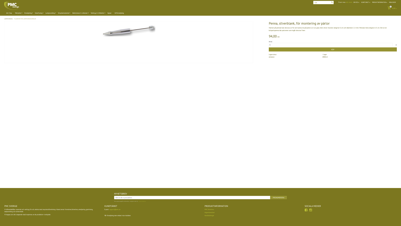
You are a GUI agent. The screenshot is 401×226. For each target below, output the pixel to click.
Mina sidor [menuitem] (392, 2)
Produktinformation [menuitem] (379, 2)
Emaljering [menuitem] (28, 13)
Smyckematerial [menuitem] (63, 13)
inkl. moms (349, 2)
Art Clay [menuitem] (9, 13)
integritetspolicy (142, 201)
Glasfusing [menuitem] (38, 13)
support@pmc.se (114, 209)
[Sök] (332, 2)
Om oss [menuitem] (355, 2)
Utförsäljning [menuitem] (119, 13)
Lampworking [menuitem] (50, 13)
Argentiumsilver (210, 212)
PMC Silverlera (209, 209)
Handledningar (209, 215)
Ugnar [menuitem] (109, 13)
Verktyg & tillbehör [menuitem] (97, 13)
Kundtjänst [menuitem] (365, 2)
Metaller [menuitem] (18, 13)
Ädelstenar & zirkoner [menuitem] (80, 13)
